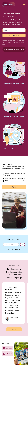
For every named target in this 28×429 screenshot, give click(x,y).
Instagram (8, 354)
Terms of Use (14, 42)
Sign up (14, 187)
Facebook (8, 348)
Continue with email (14, 35)
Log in (22, 49)
